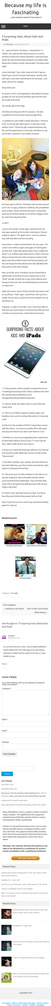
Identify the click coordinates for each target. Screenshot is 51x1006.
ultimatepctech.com (9, 789)
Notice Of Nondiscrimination (24, 1003)
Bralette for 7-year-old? (10, 880)
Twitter (25, 1005)
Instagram (40, 1005)
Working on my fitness (13, 609)
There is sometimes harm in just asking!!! (17, 889)
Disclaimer (6, 1003)
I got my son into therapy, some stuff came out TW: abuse (24, 884)
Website (5, 742)
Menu (25, 26)
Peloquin (9, 44)
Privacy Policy (42, 1003)
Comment (6, 689)
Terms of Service (14, 1005)
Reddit (32, 1005)
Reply (4, 664)
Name (5, 719)
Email (5, 731)
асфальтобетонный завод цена (14, 800)
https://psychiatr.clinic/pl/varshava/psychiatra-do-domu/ (23, 805)
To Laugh (14, 593)
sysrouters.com (7, 784)
